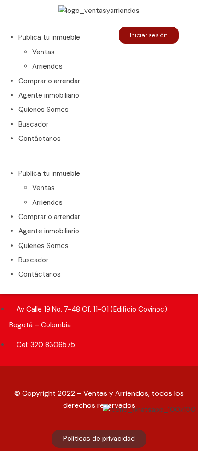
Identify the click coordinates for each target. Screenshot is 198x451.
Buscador (33, 124)
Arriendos (47, 66)
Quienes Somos (43, 109)
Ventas (43, 52)
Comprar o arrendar (49, 81)
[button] (49, 158)
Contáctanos (39, 138)
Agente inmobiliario (48, 95)
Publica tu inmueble (49, 37)
